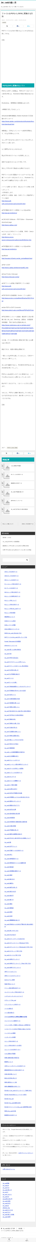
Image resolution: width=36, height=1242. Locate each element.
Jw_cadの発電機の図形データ (12, 871)
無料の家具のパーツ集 (10, 1082)
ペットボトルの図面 (9, 1033)
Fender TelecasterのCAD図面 (12, 641)
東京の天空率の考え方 (10, 1078)
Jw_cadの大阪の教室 (10, 826)
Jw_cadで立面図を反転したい (12, 731)
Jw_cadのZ (6, 1205)
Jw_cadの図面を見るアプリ (12, 805)
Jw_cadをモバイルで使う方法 (12, 955)
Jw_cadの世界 (6, 1217)
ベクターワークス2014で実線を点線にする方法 (17, 1029)
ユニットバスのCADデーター (12, 1049)
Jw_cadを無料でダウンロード (12, 967)
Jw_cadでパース (9, 678)
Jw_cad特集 (6, 1183)
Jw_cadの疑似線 (9, 867)
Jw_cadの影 (7, 842)
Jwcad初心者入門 (7, 1199)
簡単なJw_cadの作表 (10, 1111)
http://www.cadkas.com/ (9, 225)
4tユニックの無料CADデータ (12, 596)
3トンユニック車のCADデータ (12, 584)
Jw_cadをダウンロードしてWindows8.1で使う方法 (18, 947)
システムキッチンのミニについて (13, 996)
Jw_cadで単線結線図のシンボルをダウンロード (17, 686)
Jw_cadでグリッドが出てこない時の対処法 (16, 666)
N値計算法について (9, 984)
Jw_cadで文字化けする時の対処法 (19, 509)
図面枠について (8, 1061)
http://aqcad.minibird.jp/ (9, 213)
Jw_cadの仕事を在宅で (10, 789)
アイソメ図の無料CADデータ (12, 988)
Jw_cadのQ (6, 1196)
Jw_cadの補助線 (9, 908)
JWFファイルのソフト (10, 971)
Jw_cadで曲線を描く (10, 719)
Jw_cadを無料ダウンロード (12, 959)
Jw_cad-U (5, 1192)
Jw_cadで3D (7, 653)
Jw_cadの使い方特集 (8, 1214)
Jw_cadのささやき (8, 1210)
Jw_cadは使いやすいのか (11, 930)
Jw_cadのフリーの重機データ (12, 780)
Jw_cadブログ (6, 1212)
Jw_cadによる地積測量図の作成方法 (14, 752)
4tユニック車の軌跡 (9, 612)
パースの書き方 (8, 1008)
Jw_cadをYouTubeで (10, 934)
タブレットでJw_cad (10, 1000)
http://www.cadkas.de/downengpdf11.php (15, 267)
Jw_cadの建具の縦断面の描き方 (13, 834)
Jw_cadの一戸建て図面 (10, 785)
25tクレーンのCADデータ (11, 580)
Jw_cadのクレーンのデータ (12, 760)
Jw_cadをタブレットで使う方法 (13, 951)
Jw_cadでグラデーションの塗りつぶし (15, 662)
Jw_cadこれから (7, 1194)
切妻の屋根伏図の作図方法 (11, 1057)
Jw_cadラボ (6, 1187)
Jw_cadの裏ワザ (9, 899)
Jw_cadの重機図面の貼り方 (12, 920)
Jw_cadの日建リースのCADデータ (13, 850)
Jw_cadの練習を (9, 883)
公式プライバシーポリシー (25, 1153)
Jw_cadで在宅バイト (10, 694)
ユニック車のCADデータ (11, 1041)
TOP (9, 1228)
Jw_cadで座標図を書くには (12, 703)
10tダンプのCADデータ (27, 524)
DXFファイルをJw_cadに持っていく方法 (15, 637)
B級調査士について (9, 616)
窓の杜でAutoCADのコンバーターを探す (15, 1094)
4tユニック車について (8, 524)
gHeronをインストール (16, 500)
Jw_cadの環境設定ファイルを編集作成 (15, 863)
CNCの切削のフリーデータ (11, 629)
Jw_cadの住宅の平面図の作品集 (13, 793)
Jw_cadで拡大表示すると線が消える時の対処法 (17, 711)
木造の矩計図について (10, 1074)
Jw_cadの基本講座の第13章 (12, 813)
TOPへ (27, 1240)
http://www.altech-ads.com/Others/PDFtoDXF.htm (18, 310)
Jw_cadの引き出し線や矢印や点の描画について (17, 838)
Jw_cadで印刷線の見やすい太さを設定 (15, 690)
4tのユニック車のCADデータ (12, 592)
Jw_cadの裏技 (8, 904)
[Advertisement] (18, 59)
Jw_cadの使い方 (8, 2)
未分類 (4, 22)
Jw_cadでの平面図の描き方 (12, 674)
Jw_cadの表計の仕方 (10, 891)
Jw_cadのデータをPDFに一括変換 (13, 768)
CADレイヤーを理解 (10, 625)
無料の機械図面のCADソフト (12, 1086)
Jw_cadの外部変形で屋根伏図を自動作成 (15, 821)
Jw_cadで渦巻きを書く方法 (12, 723)
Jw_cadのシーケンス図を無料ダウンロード (16, 764)
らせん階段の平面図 (16, 465)
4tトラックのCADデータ (17, 474)
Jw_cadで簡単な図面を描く (12, 735)
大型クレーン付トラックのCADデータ (14, 1066)
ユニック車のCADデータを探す (13, 1045)
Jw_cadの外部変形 (9, 817)
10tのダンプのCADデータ (11, 575)
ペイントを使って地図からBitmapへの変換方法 (17, 1025)
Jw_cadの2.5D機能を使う (11, 756)
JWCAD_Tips (6, 1208)
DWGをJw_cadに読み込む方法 (12, 633)
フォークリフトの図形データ (12, 1020)
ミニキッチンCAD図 (10, 1037)
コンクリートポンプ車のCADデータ (14, 992)
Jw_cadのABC (6, 1201)
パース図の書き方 (9, 1012)
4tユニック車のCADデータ (11, 604)
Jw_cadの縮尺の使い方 (10, 887)
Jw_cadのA (6, 1185)
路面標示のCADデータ (16, 483)
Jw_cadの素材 (8, 875)
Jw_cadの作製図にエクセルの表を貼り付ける (16, 797)
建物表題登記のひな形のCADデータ (14, 1070)
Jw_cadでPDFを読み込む (11, 657)
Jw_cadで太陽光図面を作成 (12, 698)
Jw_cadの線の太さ (9, 879)
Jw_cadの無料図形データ (11, 858)
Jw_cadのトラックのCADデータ (13, 772)
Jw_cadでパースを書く (10, 682)
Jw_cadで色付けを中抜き (11, 744)
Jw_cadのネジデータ (10, 776)
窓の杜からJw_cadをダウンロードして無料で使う (18, 1090)
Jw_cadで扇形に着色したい (12, 707)
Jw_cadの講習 (8, 912)
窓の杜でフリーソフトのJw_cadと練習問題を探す (18, 1107)
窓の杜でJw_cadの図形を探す (12, 1103)
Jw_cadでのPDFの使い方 (11, 670)
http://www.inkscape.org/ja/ (10, 277)
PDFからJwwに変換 (12, 447)
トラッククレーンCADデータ (12, 1004)
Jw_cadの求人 (8, 854)
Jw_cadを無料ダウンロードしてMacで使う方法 (17, 963)
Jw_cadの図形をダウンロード (12, 801)
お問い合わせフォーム (9, 1169)
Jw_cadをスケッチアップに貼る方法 (14, 938)
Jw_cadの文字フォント (10, 846)
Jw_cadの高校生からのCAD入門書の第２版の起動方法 (18, 925)
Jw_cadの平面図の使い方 (17, 492)
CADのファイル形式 (10, 621)
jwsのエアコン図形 (9, 979)
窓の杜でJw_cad (9, 1098)
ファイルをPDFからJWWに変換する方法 (15, 1016)
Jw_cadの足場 (8, 916)
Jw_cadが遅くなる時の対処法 (12, 649)
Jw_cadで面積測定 (9, 748)
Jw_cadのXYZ (6, 1203)
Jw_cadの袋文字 (9, 895)
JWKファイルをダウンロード (12, 975)
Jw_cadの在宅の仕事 (10, 809)
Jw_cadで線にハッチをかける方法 (13, 739)
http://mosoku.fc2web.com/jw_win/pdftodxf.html (17, 258)
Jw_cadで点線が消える (10, 727)
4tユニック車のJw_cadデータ (12, 608)
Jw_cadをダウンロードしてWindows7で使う (16, 943)
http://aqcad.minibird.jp (9, 249)
